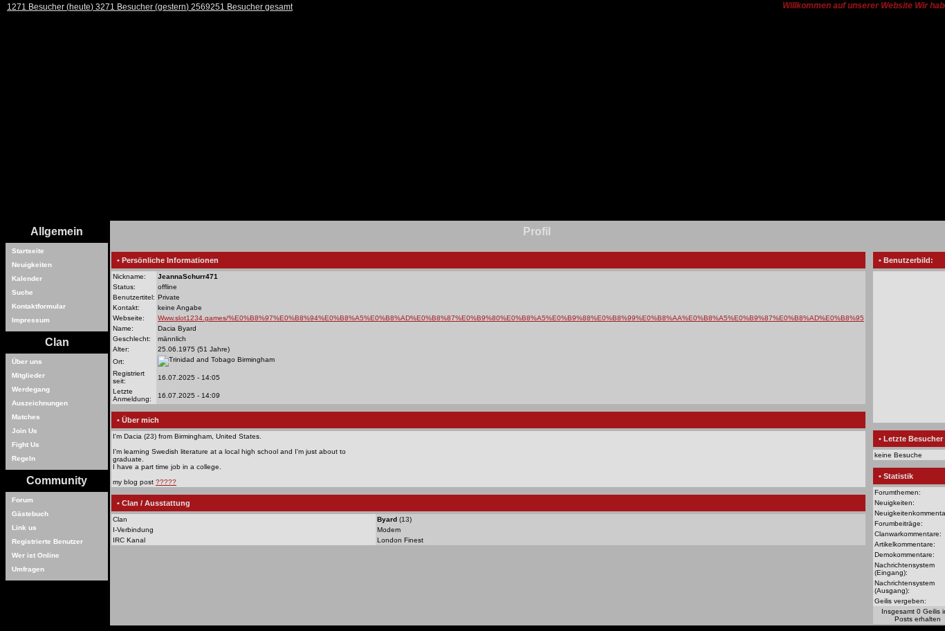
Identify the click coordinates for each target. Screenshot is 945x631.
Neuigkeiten (32, 264)
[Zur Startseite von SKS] (344, 218)
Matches (26, 417)
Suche (22, 292)
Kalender (27, 278)
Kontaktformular (39, 306)
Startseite (28, 251)
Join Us (24, 431)
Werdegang (31, 389)
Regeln (23, 458)
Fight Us (25, 444)
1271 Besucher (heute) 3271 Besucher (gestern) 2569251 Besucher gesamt (150, 7)
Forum (22, 500)
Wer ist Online (35, 555)
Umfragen (28, 569)
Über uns (27, 361)
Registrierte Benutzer (47, 541)
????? (166, 482)
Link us (24, 527)
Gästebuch (30, 514)
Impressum (31, 320)
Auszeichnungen (40, 403)
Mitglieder (28, 375)
